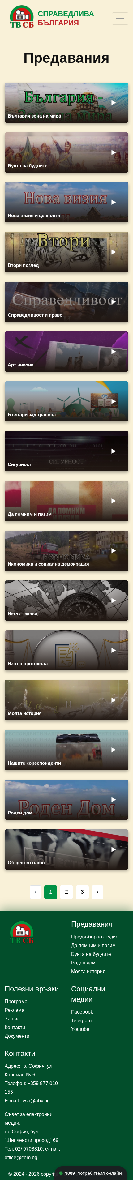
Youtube (80, 1029)
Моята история (88, 971)
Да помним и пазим (93, 945)
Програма (16, 1001)
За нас (12, 1018)
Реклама (14, 1010)
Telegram (81, 1020)
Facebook (82, 1012)
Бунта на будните (91, 954)
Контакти (15, 1027)
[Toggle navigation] (120, 18)
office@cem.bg (21, 1157)
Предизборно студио (94, 936)
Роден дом (83, 962)
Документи (17, 1036)
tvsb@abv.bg (35, 1100)
